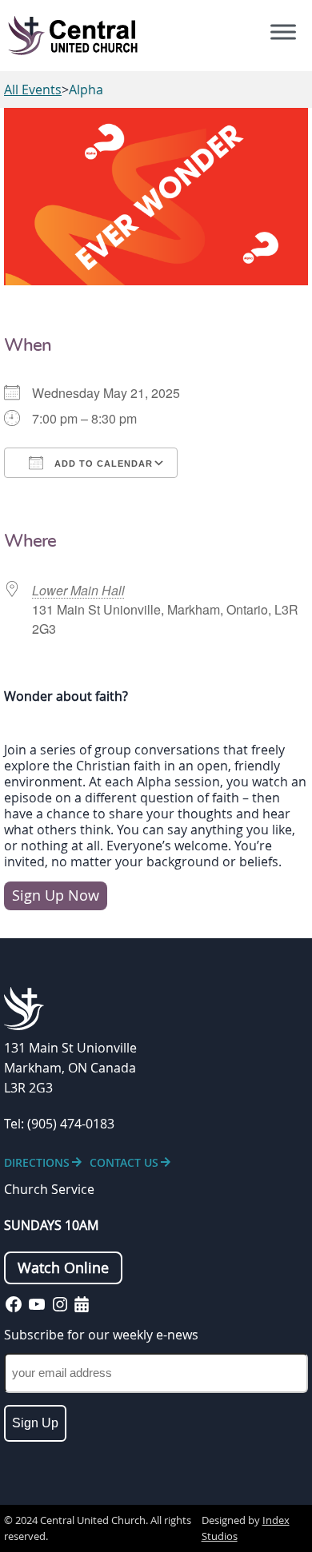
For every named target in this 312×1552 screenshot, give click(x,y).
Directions (37, 1162)
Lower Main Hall (78, 590)
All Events (33, 89)
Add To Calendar (102, 463)
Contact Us (124, 1162)
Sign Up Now (55, 895)
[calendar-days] (82, 1304)
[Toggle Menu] (283, 32)
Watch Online (63, 1268)
